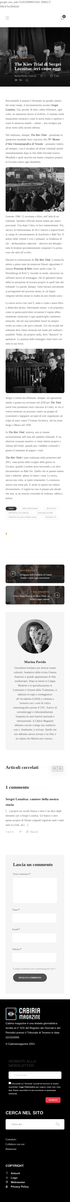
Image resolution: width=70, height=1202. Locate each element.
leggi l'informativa (27, 1087)
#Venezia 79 (50, 517)
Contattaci (11, 1139)
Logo (14, 1177)
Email (16, 929)
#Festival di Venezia (19, 513)
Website (16, 949)
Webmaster (18, 1182)
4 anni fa (32, 76)
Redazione (11, 1149)
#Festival (51, 508)
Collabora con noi (15, 1144)
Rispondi (34, 832)
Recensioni (24, 58)
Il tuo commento (21, 874)
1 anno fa (10, 832)
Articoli (15, 1173)
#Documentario (30, 508)
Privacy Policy (20, 1186)
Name (16, 909)
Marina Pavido (21, 76)
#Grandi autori (45, 513)
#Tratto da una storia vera (23, 517)
